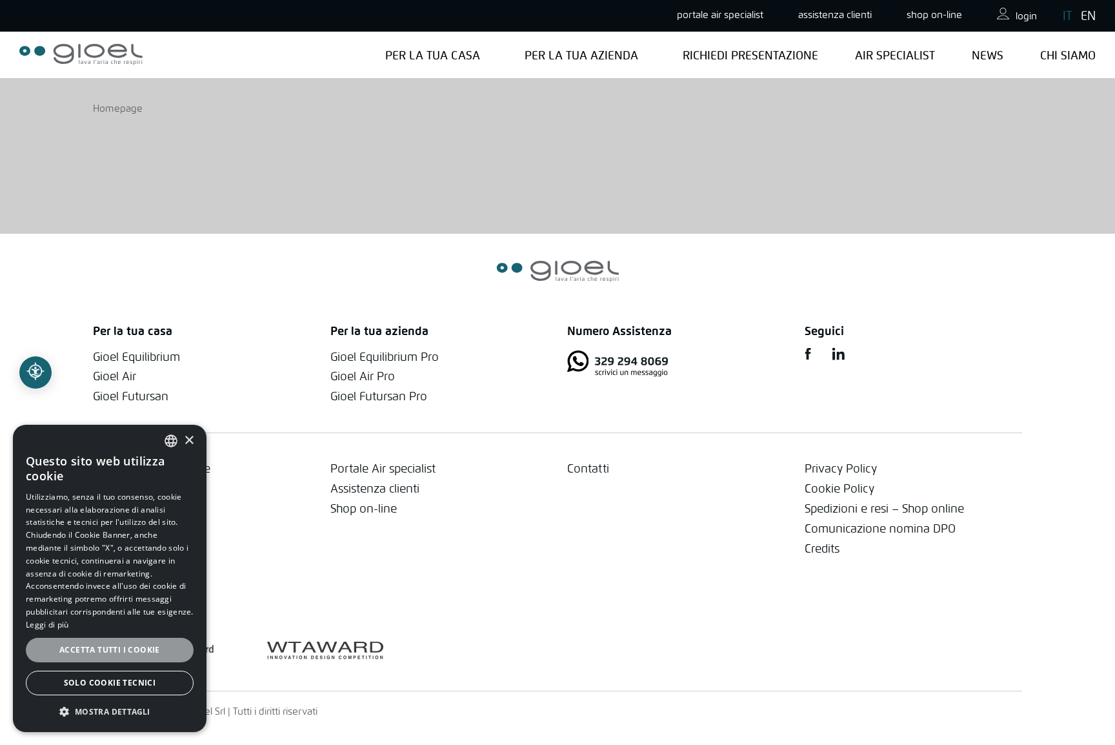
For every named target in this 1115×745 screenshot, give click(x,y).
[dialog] (109, 578)
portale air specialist (720, 14)
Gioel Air (114, 376)
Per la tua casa (432, 55)
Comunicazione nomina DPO (880, 528)
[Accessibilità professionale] (35, 372)
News (987, 55)
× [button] (189, 440)
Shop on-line (934, 14)
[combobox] (171, 440)
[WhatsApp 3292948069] (676, 365)
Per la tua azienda (581, 55)
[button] (110, 711)
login (1026, 15)
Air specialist (895, 55)
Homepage (118, 108)
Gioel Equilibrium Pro (384, 356)
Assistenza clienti (374, 488)
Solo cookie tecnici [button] (110, 682)
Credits (822, 548)
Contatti (588, 468)
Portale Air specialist (383, 468)
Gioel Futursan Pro (378, 396)
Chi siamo (1068, 55)
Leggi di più (47, 624)
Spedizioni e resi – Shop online (884, 508)
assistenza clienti (835, 14)
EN (1088, 15)
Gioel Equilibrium (136, 356)
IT (1067, 15)
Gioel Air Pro (362, 376)
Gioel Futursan (130, 396)
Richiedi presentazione (750, 55)
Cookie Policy (839, 488)
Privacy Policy (841, 468)
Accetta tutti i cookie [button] (109, 649)
